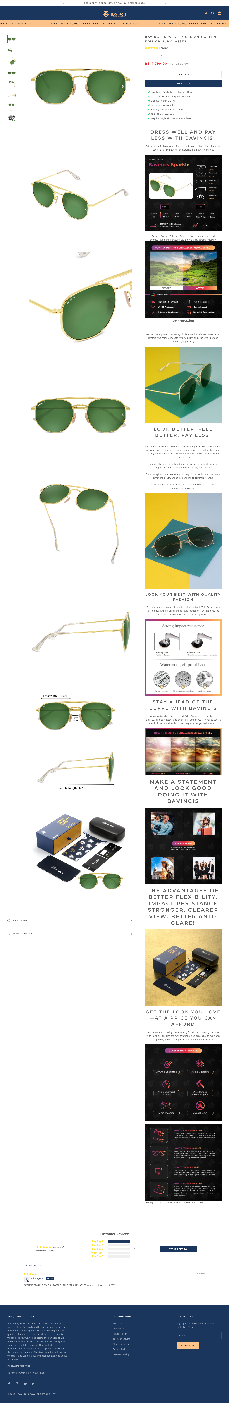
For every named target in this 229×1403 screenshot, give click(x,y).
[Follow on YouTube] (25, 1383)
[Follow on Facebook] (9, 1383)
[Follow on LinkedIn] (33, 1383)
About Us (117, 1323)
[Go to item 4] (11, 73)
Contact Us (118, 1328)
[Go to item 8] (11, 118)
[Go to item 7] (11, 106)
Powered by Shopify (43, 1394)
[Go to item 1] (11, 39)
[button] (152, 47)
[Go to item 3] (11, 61)
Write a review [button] (178, 1248)
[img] (30, 1273)
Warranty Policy (121, 1354)
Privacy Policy (120, 1333)
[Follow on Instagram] (17, 1383)
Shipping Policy (121, 1344)
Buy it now (183, 83)
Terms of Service (121, 1338)
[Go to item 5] (11, 84)
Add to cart (183, 74)
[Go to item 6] (11, 95)
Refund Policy (120, 1349)
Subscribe (188, 1345)
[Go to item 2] (11, 50)
